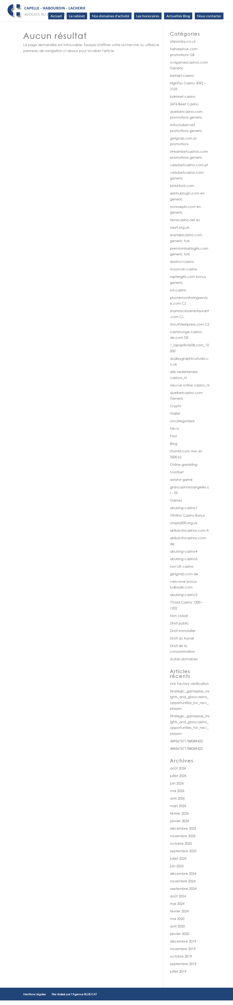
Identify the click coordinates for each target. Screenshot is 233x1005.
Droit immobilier (183, 630)
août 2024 (178, 896)
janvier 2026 (179, 821)
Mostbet (177, 472)
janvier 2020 (179, 933)
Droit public (179, 623)
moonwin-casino (183, 269)
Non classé (179, 615)
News (174, 428)
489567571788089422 (186, 741)
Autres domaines (184, 659)
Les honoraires (147, 16)
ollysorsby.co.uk (183, 41)
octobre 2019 (181, 956)
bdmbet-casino (182, 96)
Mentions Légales (34, 994)
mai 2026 (177, 790)
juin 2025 (177, 866)
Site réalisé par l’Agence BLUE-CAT (74, 994)
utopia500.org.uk (184, 523)
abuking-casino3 (183, 594)
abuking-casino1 (183, 507)
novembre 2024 (182, 881)
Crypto (175, 406)
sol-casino (178, 290)
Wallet (175, 413)
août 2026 (178, 768)
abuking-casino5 (183, 559)
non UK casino (181, 566)
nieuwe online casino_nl (189, 385)
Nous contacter (209, 16)
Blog (173, 443)
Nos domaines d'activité (110, 16)
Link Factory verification (189, 683)
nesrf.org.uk (179, 227)
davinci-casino (182, 261)
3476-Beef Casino (184, 104)
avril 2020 (177, 926)
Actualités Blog (178, 16)
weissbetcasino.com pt (189, 165)
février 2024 (179, 911)
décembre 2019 (183, 941)
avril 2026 (177, 798)
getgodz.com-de (184, 574)
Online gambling (183, 464)
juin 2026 (177, 783)
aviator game (181, 479)
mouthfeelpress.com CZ (189, 324)
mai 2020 (177, 918)
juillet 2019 (178, 971)
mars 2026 (178, 805)
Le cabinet (77, 16)
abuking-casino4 (183, 551)
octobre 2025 (181, 843)
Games (176, 500)
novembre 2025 (182, 836)
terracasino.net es (185, 220)
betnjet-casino (182, 75)
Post (173, 436)
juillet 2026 (178, 775)
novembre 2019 (182, 948)
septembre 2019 (183, 963)
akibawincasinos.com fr (189, 530)
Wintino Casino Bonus (187, 515)
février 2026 (179, 813)
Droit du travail (182, 638)
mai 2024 (177, 903)
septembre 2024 (183, 888)
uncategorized (182, 421)
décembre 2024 (183, 873)
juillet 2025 (178, 858)
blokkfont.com (182, 185)
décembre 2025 (183, 828)
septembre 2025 (183, 851)
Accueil (56, 16)
